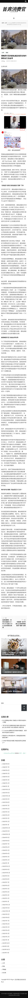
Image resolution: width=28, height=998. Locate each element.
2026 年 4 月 (5, 776)
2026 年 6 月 (5, 770)
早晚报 (4, 969)
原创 (7, 52)
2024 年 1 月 (5, 863)
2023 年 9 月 (5, 876)
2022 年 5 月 (5, 927)
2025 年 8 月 (5, 802)
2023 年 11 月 (5, 869)
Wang (3, 61)
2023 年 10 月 (6, 872)
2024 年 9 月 (5, 837)
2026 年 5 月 (5, 773)
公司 (3, 52)
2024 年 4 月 (5, 853)
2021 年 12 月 (5, 943)
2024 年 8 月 (5, 840)
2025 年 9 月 (5, 799)
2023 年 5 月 (5, 888)
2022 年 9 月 (5, 914)
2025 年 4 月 (5, 815)
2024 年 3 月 (5, 856)
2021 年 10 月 (6, 949)
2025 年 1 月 (5, 824)
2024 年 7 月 (5, 844)
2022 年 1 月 (5, 940)
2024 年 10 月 (6, 834)
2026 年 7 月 (5, 767)
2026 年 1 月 (5, 786)
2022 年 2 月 (5, 936)
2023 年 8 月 (5, 879)
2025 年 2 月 (5, 821)
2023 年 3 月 (5, 895)
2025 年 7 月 (5, 805)
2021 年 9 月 (5, 952)
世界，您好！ (23, 753)
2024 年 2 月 (5, 860)
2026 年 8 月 (5, 764)
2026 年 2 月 (5, 783)
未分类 (4, 972)
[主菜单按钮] (14, 18)
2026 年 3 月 (5, 780)
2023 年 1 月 (5, 901)
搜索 (2, 703)
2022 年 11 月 (5, 908)
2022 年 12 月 (6, 904)
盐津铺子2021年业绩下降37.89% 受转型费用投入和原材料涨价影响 (13, 653)
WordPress (14, 995)
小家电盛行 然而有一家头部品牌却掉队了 (13, 691)
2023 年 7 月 (5, 882)
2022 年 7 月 (5, 920)
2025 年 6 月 (5, 808)
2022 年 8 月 (5, 917)
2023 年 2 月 (5, 898)
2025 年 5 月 (5, 812)
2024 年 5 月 (5, 850)
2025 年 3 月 (5, 818)
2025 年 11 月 (5, 792)
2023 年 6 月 (5, 885)
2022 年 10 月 (6, 911)
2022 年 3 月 (5, 933)
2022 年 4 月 (5, 930)
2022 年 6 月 (5, 924)
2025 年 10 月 (6, 796)
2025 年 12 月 (6, 789)
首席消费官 (14, 9)
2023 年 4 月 (5, 892)
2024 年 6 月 (5, 847)
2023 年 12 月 (6, 866)
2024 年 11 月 (5, 831)
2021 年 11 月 (5, 946)
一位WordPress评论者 (9, 753)
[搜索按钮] (25, 1)
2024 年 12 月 (6, 828)
